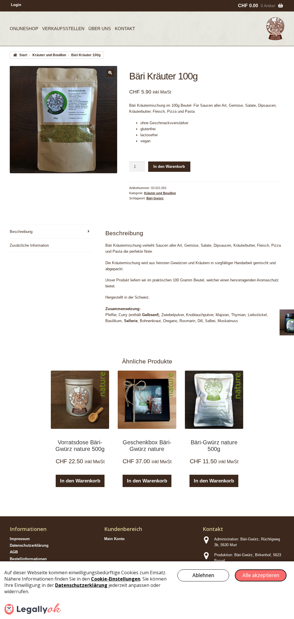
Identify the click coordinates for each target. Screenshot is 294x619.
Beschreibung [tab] (21, 231)
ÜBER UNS (99, 28)
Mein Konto (114, 539)
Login (16, 5)
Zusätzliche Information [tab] (29, 245)
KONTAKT (125, 28)
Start (23, 55)
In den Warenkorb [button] (80, 481)
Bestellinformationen (28, 559)
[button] (110, 73)
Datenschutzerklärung (29, 545)
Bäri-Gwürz (155, 198)
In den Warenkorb (169, 166)
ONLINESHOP (24, 28)
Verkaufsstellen (63, 28)
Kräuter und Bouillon (49, 55)
